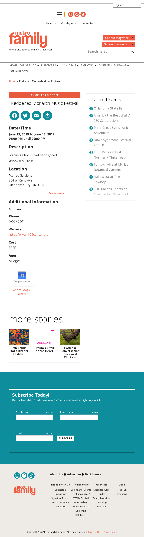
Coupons (122, 493)
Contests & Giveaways (113, 65)
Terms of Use (94, 532)
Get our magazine (117, 38)
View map (56, 193)
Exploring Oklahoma (80, 513)
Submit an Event (60, 502)
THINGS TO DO (28, 65)
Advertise (88, 23)
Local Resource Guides (101, 491)
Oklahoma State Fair (109, 108)
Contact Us (60, 506)
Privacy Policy (110, 532)
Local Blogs (101, 502)
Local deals (69, 65)
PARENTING (87, 65)
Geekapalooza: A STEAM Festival (81, 496)
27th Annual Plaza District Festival (18, 351)
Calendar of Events (81, 489)
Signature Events (60, 498)
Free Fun (122, 489)
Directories (49, 65)
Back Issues (93, 474)
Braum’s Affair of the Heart (44, 349)
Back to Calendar (45, 95)
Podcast (101, 506)
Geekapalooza (19, 71)
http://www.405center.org (29, 234)
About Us (51, 23)
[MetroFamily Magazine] (28, 39)
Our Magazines (69, 23)
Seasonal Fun (81, 502)
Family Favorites (101, 498)
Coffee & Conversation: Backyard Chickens (70, 352)
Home (13, 65)
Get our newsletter (116, 44)
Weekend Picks (81, 506)
